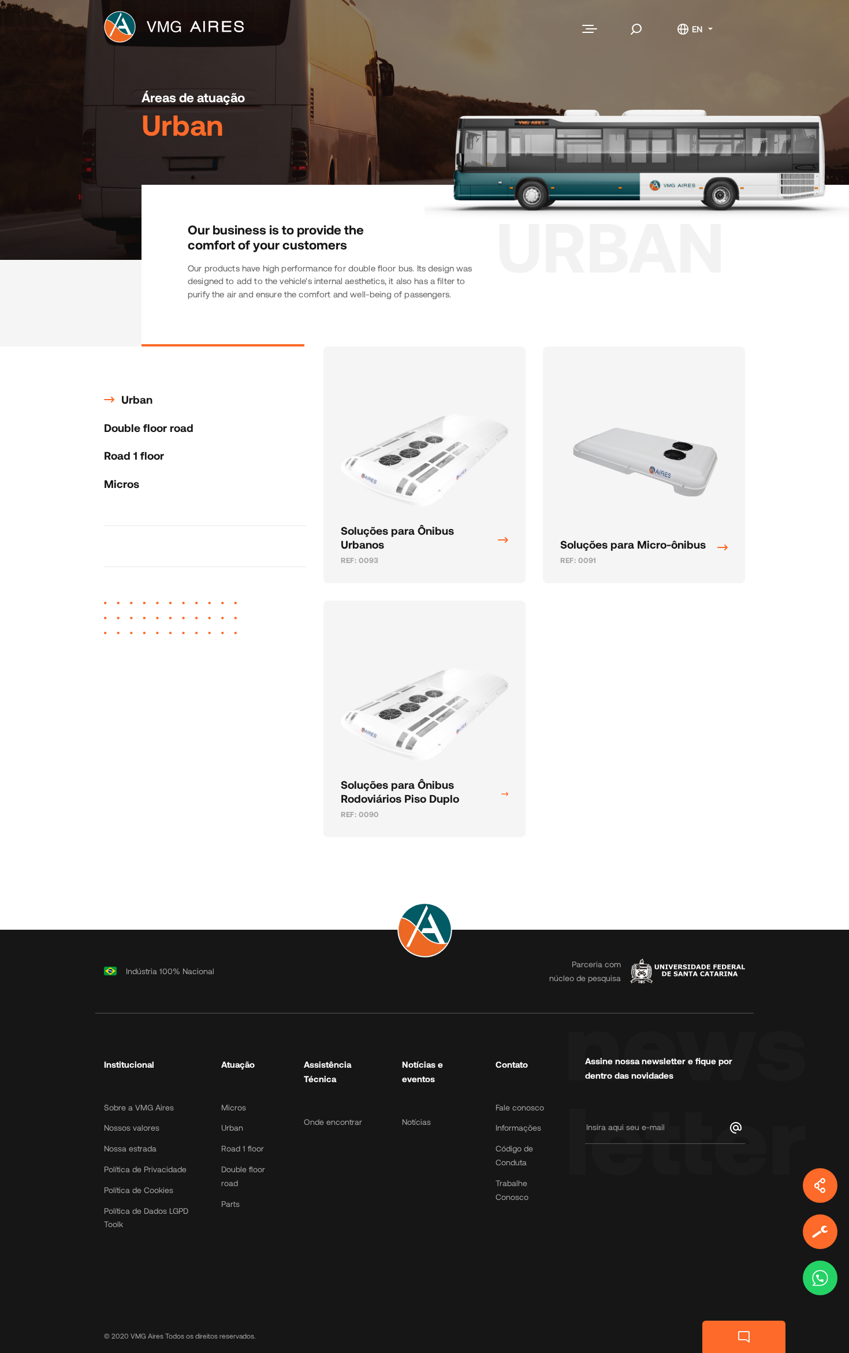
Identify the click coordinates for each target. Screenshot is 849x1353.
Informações (518, 1127)
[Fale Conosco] (820, 1278)
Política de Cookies (138, 1190)
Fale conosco (520, 1107)
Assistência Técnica (327, 1071)
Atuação (238, 1064)
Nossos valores (131, 1127)
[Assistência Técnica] (820, 1231)
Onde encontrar (333, 1122)
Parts (230, 1204)
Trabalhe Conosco (512, 1190)
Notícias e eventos (422, 1071)
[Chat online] (743, 1337)
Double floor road (148, 427)
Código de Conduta (514, 1155)
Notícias (416, 1122)
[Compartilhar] (820, 1185)
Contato (512, 1064)
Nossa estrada (130, 1148)
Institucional (129, 1064)
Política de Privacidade (145, 1169)
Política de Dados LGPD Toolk (146, 1217)
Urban (136, 399)
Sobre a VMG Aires (139, 1107)
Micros (121, 483)
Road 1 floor (134, 455)
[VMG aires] (177, 29)
